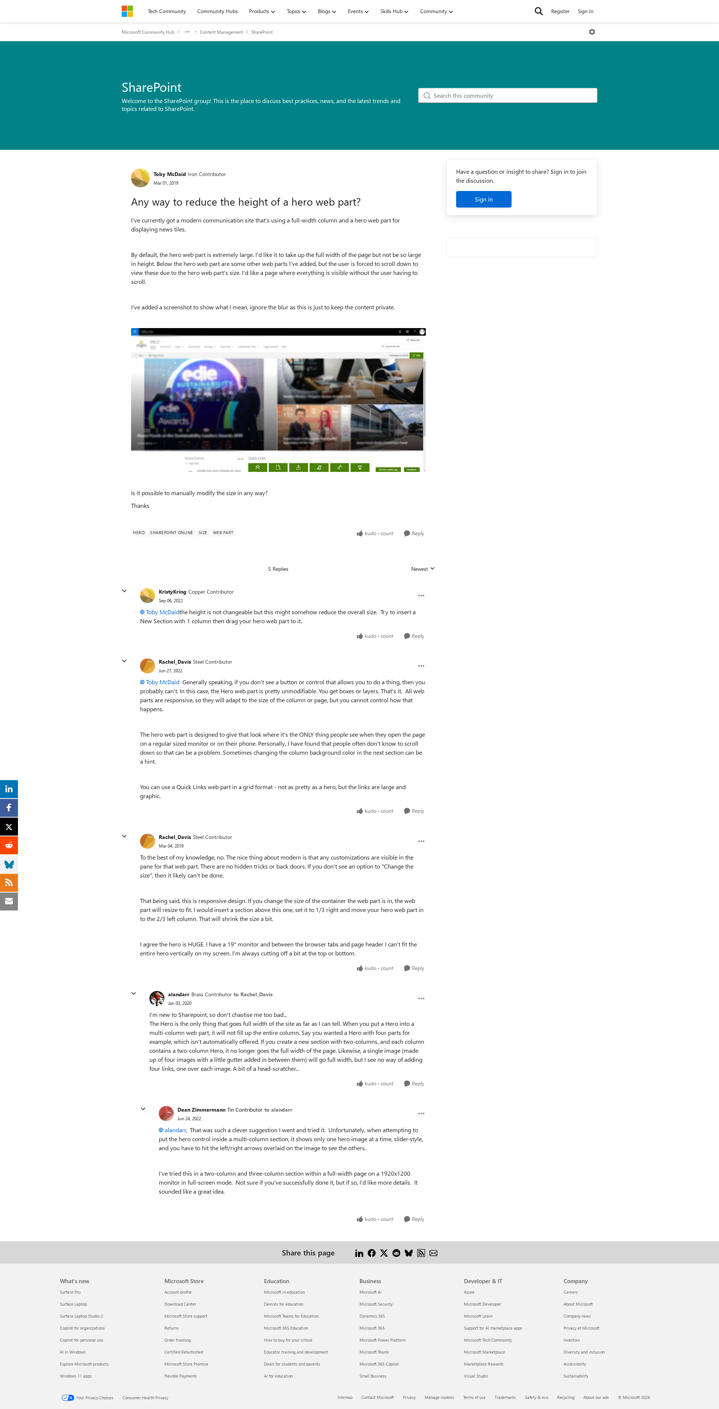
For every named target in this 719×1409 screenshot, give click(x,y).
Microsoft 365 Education (286, 1328)
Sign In (586, 11)
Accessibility (575, 1364)
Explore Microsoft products (84, 1364)
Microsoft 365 (372, 1328)
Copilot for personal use (81, 1340)
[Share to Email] (433, 1252)
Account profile (178, 1292)
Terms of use (474, 1397)
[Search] (538, 11)
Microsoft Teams (374, 1352)
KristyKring (172, 591)
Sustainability (576, 1376)
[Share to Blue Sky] (409, 1252)
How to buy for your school (288, 1340)
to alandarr (278, 1109)
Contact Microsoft (377, 1397)
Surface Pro (70, 1292)
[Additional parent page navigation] (187, 32)
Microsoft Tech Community (488, 1340)
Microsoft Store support (185, 1316)
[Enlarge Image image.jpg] (278, 400)
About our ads (596, 1397)
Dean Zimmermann (201, 1109)
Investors (572, 1340)
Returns (171, 1328)
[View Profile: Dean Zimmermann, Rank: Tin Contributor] (166, 1113)
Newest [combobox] (423, 569)
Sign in (484, 199)
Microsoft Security (376, 1304)
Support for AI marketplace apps (493, 1328)
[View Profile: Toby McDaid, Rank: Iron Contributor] (140, 178)
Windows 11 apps (76, 1376)
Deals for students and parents (292, 1364)
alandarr (178, 994)
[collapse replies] (124, 591)
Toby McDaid (170, 174)
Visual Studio (476, 1376)
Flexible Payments (180, 1376)
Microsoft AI (371, 1292)
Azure (469, 1292)
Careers (571, 1292)
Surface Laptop (73, 1304)
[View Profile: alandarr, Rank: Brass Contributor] (156, 998)
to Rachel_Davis (253, 994)
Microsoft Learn (478, 1316)
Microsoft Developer (482, 1304)
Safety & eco (536, 1397)
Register (560, 11)
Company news (577, 1316)
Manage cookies (439, 1397)
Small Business (373, 1376)
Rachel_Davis (175, 661)
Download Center (180, 1304)
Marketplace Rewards (484, 1364)
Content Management (221, 32)
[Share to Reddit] (396, 1252)
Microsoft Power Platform (383, 1340)
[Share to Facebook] (372, 1252)
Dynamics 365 (372, 1316)
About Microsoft (578, 1304)
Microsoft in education (284, 1292)
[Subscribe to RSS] (421, 1252)
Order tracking (177, 1340)
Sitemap (344, 1397)
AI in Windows (73, 1352)
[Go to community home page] (127, 11)
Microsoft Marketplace (484, 1352)
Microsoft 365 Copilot (379, 1364)
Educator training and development (296, 1352)
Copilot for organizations (82, 1328)
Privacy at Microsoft (582, 1328)
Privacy (409, 1397)
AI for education (278, 1376)
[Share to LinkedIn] (359, 1252)
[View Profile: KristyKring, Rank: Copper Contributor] (147, 595)
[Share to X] (384, 1252)
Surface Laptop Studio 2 (81, 1316)
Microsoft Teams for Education (291, 1316)
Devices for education (283, 1304)
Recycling (565, 1397)
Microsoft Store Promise (186, 1364)
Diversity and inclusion (584, 1352)
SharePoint (262, 32)
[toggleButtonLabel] (592, 32)
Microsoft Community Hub (148, 32)
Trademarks (505, 1397)
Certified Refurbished (183, 1352)
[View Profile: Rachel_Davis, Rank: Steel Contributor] (147, 665)
